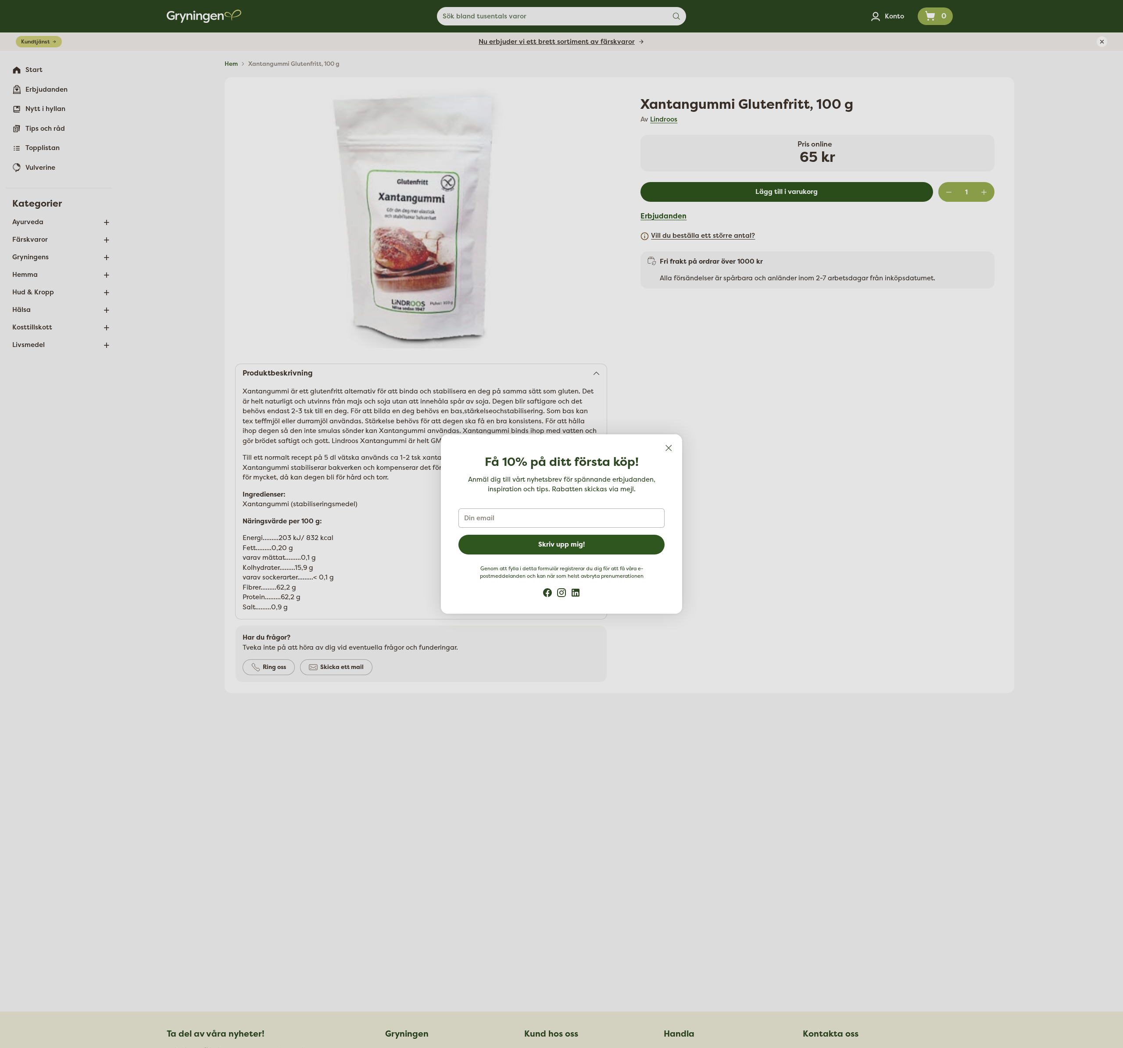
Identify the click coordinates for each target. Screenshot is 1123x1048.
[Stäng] (668, 448)
